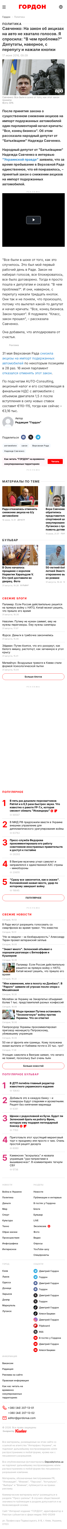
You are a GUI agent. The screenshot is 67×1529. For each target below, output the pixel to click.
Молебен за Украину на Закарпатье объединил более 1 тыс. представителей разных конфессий (33, 1000)
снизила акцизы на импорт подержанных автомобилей (28, 358)
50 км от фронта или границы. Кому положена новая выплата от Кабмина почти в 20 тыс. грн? (33, 1044)
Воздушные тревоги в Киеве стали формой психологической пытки (31, 664)
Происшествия (10, 1237)
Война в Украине (12, 1191)
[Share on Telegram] (38, 437)
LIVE (36, 1220)
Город (5, 1264)
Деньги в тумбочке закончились (28, 635)
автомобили (10, 445)
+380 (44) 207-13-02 (21, 1412)
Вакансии (7, 1363)
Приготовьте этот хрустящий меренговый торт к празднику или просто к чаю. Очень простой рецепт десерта (37, 1141)
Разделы (38, 1185)
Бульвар (10, 540)
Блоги (37, 1208)
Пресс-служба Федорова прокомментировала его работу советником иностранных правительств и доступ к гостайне (36, 845)
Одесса (6, 1282)
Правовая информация (15, 1380)
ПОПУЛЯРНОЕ (12, 791)
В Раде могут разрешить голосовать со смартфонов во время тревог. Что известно (30, 926)
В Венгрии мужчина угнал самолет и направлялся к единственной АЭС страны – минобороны (36, 865)
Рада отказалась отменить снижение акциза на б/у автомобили (19, 512)
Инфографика (10, 1243)
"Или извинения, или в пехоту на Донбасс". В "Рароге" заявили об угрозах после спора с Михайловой (32, 987)
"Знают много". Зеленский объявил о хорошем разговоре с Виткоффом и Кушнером (27, 952)
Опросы (38, 1243)
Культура (7, 1220)
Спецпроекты (41, 1254)
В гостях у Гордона (44, 1203)
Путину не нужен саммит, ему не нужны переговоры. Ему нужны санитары (29, 623)
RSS (41, 1331)
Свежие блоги (14, 598)
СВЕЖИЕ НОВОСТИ (17, 914)
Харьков (7, 1293)
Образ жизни (9, 1231)
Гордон (6, 16)
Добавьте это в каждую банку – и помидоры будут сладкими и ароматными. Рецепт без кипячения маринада (37, 1101)
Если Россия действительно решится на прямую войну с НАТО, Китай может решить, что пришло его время (32, 607)
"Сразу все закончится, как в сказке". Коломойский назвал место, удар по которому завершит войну (35, 883)
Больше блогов (33, 676)
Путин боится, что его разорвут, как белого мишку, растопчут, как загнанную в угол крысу (33, 649)
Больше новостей (33, 1065)
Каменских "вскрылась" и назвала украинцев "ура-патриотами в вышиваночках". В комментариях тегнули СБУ (36, 1160)
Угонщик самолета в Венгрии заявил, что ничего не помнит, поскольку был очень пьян (33, 1056)
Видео (37, 1237)
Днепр (6, 1299)
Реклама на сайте (12, 1374)
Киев (5, 1270)
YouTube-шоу (41, 1249)
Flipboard (44, 1325)
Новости (7, 1185)
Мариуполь (8, 1305)
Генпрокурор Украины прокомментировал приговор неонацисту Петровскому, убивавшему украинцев (29, 1030)
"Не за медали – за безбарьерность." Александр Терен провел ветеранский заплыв (33, 938)
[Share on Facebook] (23, 437)
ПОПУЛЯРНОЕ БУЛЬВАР (20, 1074)
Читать (55, 461)
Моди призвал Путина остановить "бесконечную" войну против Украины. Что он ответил (38, 1015)
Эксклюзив (40, 1226)
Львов (5, 1276)
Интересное (9, 1249)
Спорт (5, 1214)
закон (24, 445)
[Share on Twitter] (30, 437)
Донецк (6, 1288)
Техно (5, 1226)
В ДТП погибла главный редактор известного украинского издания (32, 1084)
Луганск (7, 1311)
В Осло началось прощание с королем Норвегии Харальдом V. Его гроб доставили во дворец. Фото (18, 574)
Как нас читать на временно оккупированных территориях (12, 1392)
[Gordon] (32, 7)
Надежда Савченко (14, 451)
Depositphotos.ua (54, 1461)
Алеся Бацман (47, 1313)
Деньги (21, 520)
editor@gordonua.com (22, 1418)
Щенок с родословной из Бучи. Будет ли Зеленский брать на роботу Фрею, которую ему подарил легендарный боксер (36, 1120)
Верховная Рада (40, 445)
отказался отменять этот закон (27, 373)
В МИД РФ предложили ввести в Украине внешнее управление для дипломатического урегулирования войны (37, 825)
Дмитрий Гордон (49, 1271)
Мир (4, 1208)
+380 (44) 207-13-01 (21, 1407)
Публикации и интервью (48, 1197)
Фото (37, 1231)
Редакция (7, 1369)
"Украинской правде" (20, 159)
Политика (19, 16)
